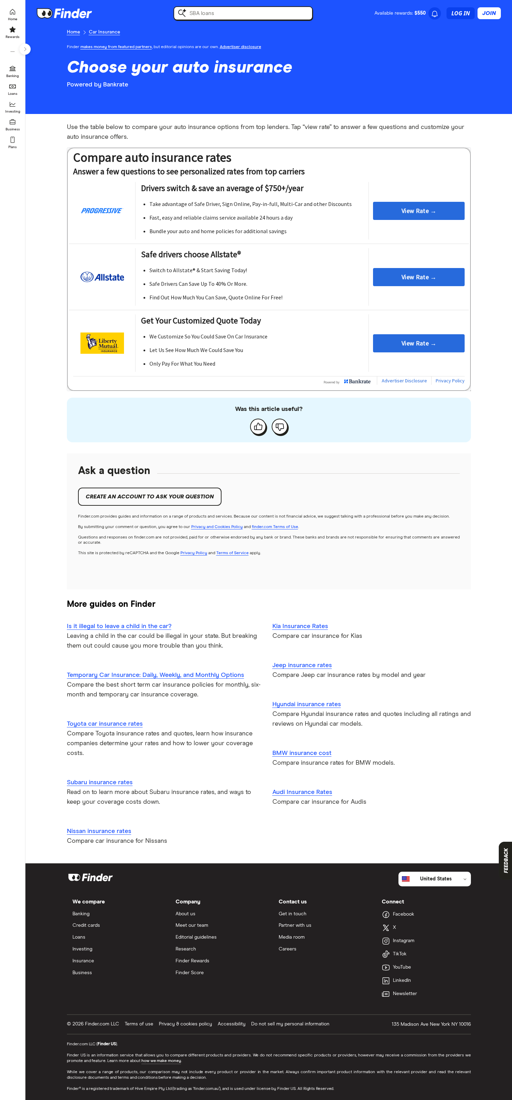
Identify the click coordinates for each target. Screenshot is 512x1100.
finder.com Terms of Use (275, 527)
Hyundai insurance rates (306, 704)
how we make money (161, 1061)
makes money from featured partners (116, 47)
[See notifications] (435, 14)
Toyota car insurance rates (105, 724)
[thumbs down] (280, 427)
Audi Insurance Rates (302, 792)
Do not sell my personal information (290, 1024)
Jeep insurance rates (302, 665)
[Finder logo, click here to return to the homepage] (74, 13)
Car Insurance (104, 32)
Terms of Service (232, 553)
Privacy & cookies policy (185, 1024)
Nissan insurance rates (99, 831)
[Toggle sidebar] (25, 49)
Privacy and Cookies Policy (217, 527)
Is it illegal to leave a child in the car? (119, 626)
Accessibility (232, 1024)
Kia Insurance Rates (300, 626)
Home (73, 32)
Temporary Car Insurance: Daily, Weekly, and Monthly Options (155, 675)
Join (489, 13)
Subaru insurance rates (100, 782)
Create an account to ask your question (150, 496)
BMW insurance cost (302, 753)
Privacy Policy (193, 553)
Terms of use (139, 1024)
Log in (460, 13)
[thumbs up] (258, 427)
